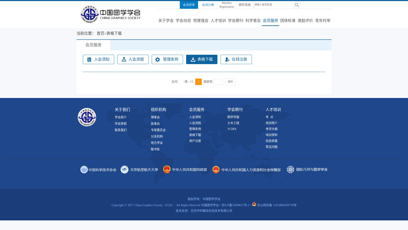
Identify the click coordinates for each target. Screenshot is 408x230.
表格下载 (205, 59)
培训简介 (272, 123)
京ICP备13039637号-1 (235, 205)
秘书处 (155, 149)
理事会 (155, 117)
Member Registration (227, 4)
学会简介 (121, 117)
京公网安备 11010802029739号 (277, 205)
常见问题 (272, 146)
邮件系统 (245, 4)
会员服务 (270, 21)
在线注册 (239, 59)
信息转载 (272, 140)
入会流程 (136, 59)
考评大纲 (272, 129)
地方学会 (157, 142)
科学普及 (253, 21)
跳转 (230, 81)
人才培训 (218, 21)
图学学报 (233, 117)
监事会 (155, 123)
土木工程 (233, 123)
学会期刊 (235, 21)
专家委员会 (158, 130)
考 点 (269, 117)
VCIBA (232, 129)
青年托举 (322, 21)
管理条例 (170, 59)
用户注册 (195, 140)
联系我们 (121, 130)
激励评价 (305, 21)
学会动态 (183, 21)
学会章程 (121, 123)
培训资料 (272, 135)
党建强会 (200, 21)
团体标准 (288, 21)
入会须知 (101, 59)
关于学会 (166, 21)
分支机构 (157, 136)
